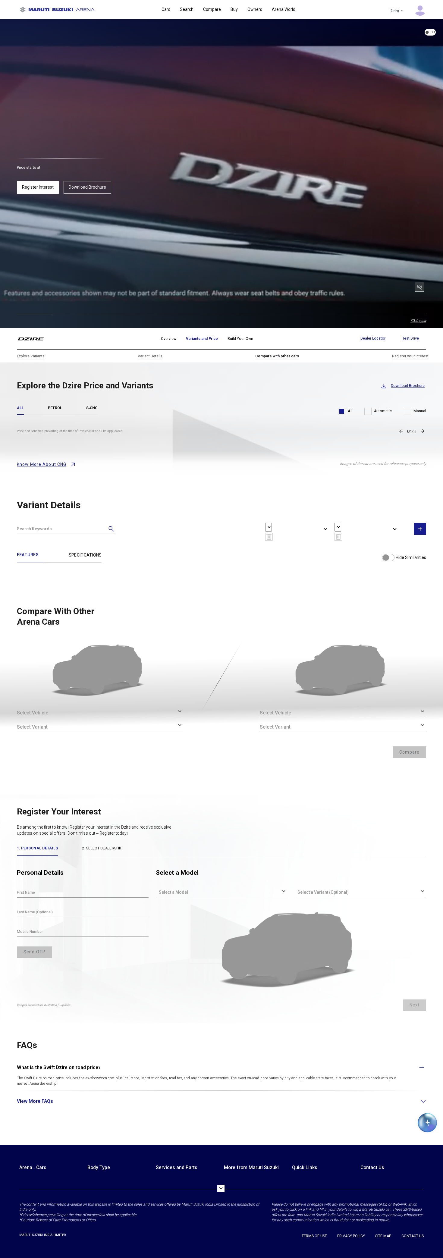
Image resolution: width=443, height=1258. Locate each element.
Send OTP (35, 951)
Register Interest (38, 187)
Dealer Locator (372, 338)
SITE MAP (383, 1236)
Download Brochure (87, 187)
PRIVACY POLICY (351, 1236)
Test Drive (410, 338)
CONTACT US (412, 1236)
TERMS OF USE (314, 1236)
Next (414, 1004)
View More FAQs (35, 1101)
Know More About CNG (41, 464)
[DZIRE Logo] (34, 338)
